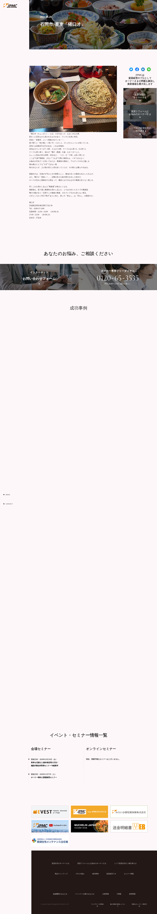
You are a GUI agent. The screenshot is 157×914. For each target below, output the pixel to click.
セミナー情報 (129, 873)
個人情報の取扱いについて (117, 905)
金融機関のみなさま (60, 894)
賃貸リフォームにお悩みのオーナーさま (91, 863)
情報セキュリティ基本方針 (139, 905)
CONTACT (9, 504)
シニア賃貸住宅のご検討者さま (125, 863)
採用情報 (132, 894)
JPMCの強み (80, 873)
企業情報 (105, 894)
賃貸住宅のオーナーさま (60, 863)
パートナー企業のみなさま (84, 894)
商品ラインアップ (61, 873)
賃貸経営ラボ (111, 873)
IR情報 (119, 894)
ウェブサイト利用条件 (97, 905)
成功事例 (95, 873)
